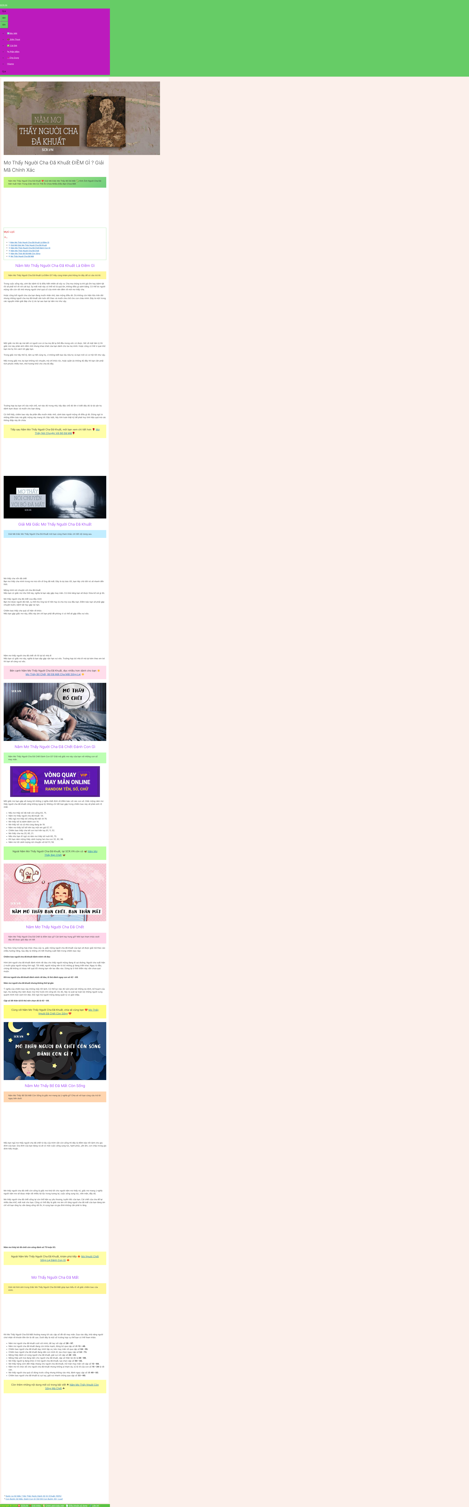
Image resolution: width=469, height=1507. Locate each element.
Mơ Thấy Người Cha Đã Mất (22, 256)
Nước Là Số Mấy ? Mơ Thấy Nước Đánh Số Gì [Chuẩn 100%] (33, 1496)
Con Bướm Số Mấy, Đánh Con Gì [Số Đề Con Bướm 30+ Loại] (34, 1499)
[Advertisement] (55, 208)
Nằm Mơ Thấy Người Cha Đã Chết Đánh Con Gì (30, 248)
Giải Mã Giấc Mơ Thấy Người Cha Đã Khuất (29, 245)
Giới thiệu (36, 1505)
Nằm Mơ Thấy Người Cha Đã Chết (25, 251)
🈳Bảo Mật (12, 33)
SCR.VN (3, 5)
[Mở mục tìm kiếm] (4, 11)
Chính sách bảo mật (55, 1505)
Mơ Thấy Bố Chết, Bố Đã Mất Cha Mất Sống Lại (53, 674)
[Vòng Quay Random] (55, 796)
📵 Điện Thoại (13, 39)
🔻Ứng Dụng (13, 57)
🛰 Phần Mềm (13, 51)
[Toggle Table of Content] (5, 237)
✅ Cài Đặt (12, 45)
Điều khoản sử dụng (78, 1505)
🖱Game (10, 64)
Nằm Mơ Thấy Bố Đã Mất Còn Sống (25, 253)
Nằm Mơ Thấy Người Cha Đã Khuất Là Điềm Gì (29, 242)
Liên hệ (95, 1505)
